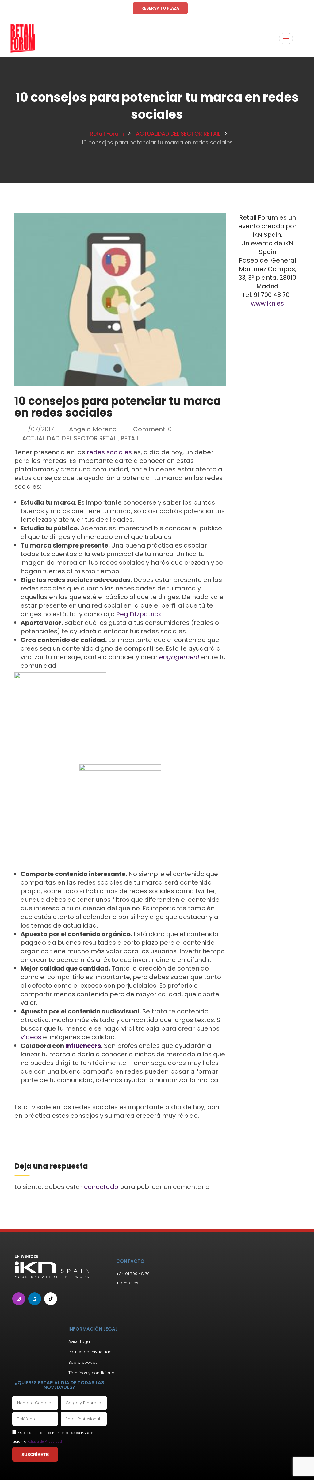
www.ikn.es (267, 303)
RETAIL (130, 438)
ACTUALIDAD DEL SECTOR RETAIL (70, 438)
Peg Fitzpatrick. (139, 614)
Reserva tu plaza (160, 8)
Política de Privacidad (44, 1441)
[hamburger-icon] (286, 38)
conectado (101, 1186)
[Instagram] (18, 1298)
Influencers (83, 1045)
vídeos (31, 1037)
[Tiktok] (50, 1298)
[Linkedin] (34, 1298)
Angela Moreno (93, 429)
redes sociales (109, 452)
